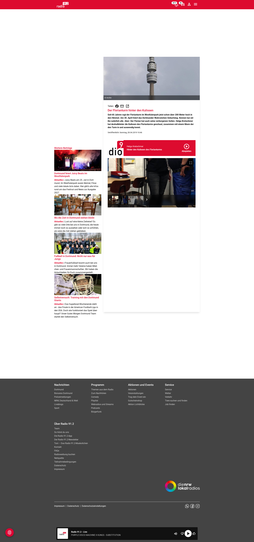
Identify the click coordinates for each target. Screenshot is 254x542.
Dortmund (59, 389)
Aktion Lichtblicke (136, 404)
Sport (56, 408)
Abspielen (186, 147)
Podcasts (95, 408)
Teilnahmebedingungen (65, 462)
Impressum (59, 469)
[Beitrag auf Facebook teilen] (117, 106)
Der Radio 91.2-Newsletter (66, 439)
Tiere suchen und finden (176, 400)
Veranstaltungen (135, 393)
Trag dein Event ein (137, 397)
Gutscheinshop (135, 400)
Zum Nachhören (98, 393)
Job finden (170, 404)
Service (168, 389)
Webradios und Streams (102, 404)
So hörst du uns (61, 432)
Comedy (95, 397)
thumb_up (194, 533)
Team (57, 428)
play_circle (188, 533)
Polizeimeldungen (62, 397)
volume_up (176, 534)
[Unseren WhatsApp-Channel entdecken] (187, 506)
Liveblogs (58, 404)
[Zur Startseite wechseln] (62, 4)
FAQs (56, 450)
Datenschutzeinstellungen (94, 506)
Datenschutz (60, 465)
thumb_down (182, 533)
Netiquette (59, 458)
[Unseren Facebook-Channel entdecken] (192, 506)
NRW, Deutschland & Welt (66, 400)
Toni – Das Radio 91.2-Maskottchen (71, 443)
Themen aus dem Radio (102, 389)
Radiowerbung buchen (64, 454)
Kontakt (58, 447)
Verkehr (168, 397)
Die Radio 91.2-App (63, 436)
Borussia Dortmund (63, 393)
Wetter (168, 393)
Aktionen (132, 389)
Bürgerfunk (96, 411)
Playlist (94, 400)
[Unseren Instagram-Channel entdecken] (198, 506)
